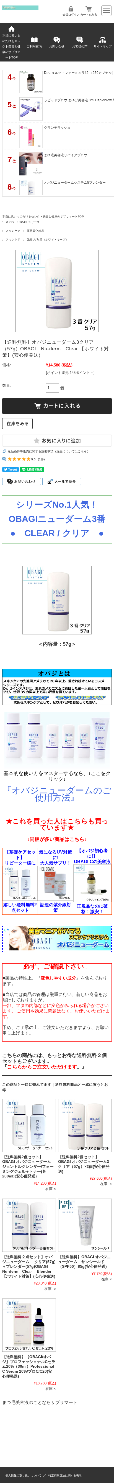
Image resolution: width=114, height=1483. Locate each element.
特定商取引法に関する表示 (65, 1475)
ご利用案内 (34, 46)
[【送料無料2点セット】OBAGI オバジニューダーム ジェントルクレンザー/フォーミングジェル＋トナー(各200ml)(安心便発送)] (29, 1125)
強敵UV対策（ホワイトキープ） (48, 239)
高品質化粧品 (35, 230)
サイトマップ (103, 46)
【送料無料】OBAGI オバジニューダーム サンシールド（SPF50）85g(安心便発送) (84, 1262)
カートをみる (88, 14)
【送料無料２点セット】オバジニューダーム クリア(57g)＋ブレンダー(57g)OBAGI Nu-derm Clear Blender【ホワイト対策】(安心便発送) (29, 1266)
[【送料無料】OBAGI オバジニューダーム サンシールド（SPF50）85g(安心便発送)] (85, 1225)
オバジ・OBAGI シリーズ (23, 221)
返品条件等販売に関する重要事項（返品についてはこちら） (49, 451)
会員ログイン (71, 14)
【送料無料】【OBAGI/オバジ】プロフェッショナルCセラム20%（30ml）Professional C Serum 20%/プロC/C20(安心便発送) (28, 1366)
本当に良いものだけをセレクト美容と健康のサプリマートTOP (11, 46)
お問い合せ (56, 46)
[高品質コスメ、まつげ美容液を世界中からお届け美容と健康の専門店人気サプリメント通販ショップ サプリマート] (20, 8)
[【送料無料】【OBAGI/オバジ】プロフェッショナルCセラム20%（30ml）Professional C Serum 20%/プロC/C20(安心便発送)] (29, 1325)
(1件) (41, 459)
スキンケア (13, 230)
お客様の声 (79, 46)
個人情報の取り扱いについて (24, 1475)
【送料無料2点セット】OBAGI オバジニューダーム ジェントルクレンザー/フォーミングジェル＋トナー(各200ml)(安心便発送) (28, 1167)
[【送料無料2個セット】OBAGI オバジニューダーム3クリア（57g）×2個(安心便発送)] (85, 1125)
